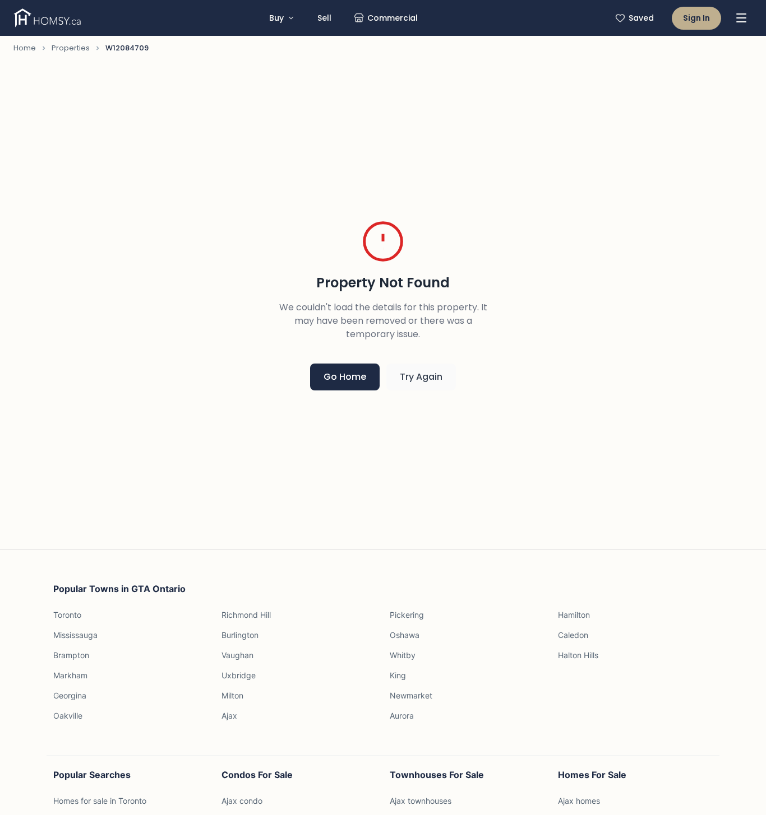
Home (24, 48)
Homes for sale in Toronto (99, 800)
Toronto (67, 615)
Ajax (229, 715)
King (398, 675)
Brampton (71, 655)
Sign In (696, 18)
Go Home (345, 376)
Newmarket (411, 695)
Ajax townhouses (420, 800)
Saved (641, 18)
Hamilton (574, 615)
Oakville (67, 715)
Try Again (421, 376)
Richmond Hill (246, 615)
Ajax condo (242, 800)
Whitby (403, 655)
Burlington (240, 635)
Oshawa (404, 635)
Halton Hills (578, 655)
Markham (70, 675)
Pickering (407, 615)
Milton (232, 695)
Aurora (402, 715)
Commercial (392, 18)
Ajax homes (579, 800)
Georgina (69, 695)
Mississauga (75, 635)
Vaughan (237, 655)
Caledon (573, 635)
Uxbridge (239, 675)
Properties (71, 48)
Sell (324, 18)
